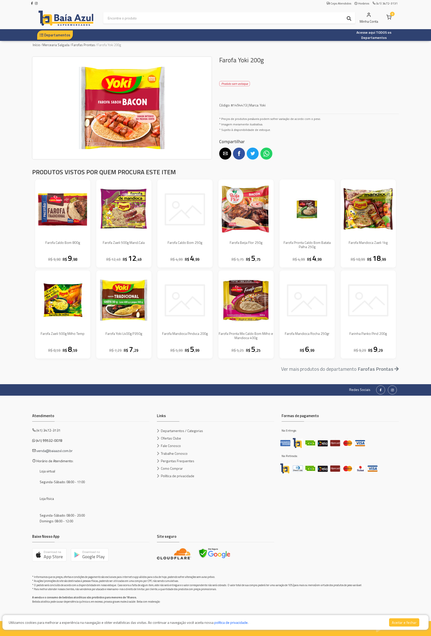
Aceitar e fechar (404, 622)
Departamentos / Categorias (182, 430)
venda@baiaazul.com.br (54, 450)
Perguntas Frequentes (177, 460)
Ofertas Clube (171, 438)
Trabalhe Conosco (174, 453)
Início (36, 44)
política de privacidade (231, 622)
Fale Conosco (171, 445)
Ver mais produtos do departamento (337, 368)
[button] (225, 154)
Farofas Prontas (83, 44)
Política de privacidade (177, 475)
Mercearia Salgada (55, 44)
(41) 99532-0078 (49, 440)
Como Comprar (172, 468)
